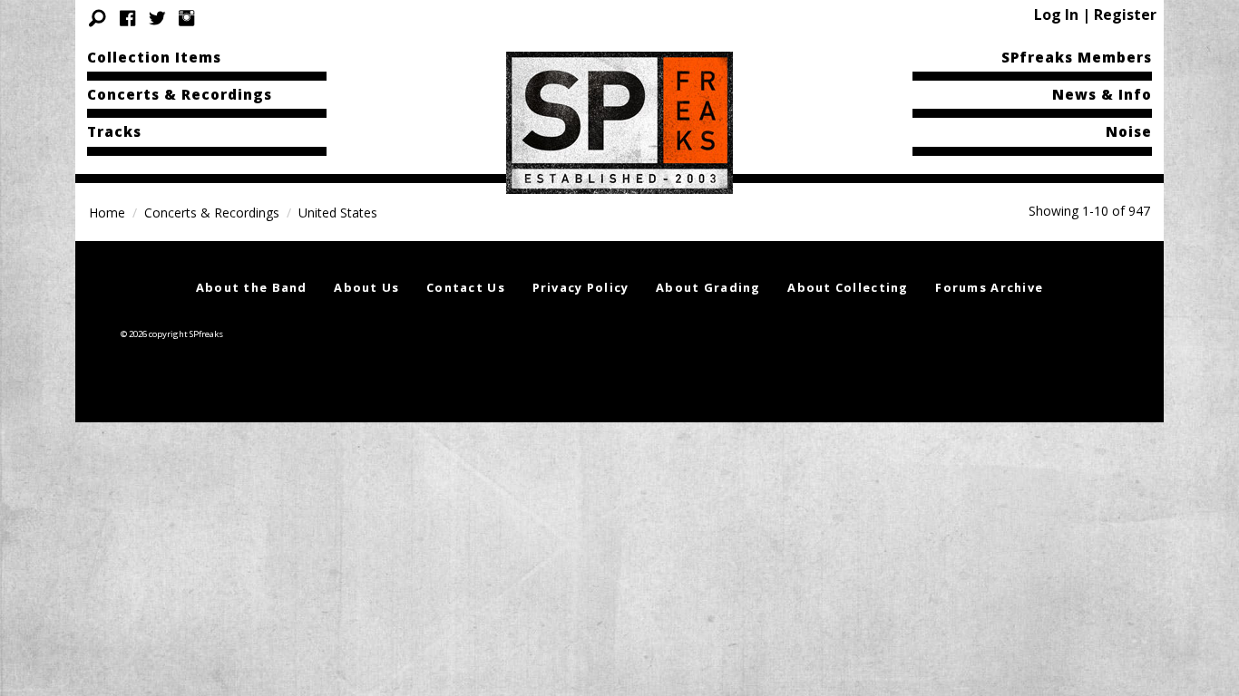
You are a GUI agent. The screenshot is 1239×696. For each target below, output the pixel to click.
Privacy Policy (580, 287)
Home (107, 212)
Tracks (114, 131)
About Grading (708, 287)
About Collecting (847, 287)
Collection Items (154, 57)
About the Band (251, 287)
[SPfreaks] (619, 121)
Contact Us (465, 287)
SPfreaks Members (1076, 57)
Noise (1129, 131)
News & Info (1102, 94)
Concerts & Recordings (179, 94)
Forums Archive (989, 287)
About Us (366, 287)
